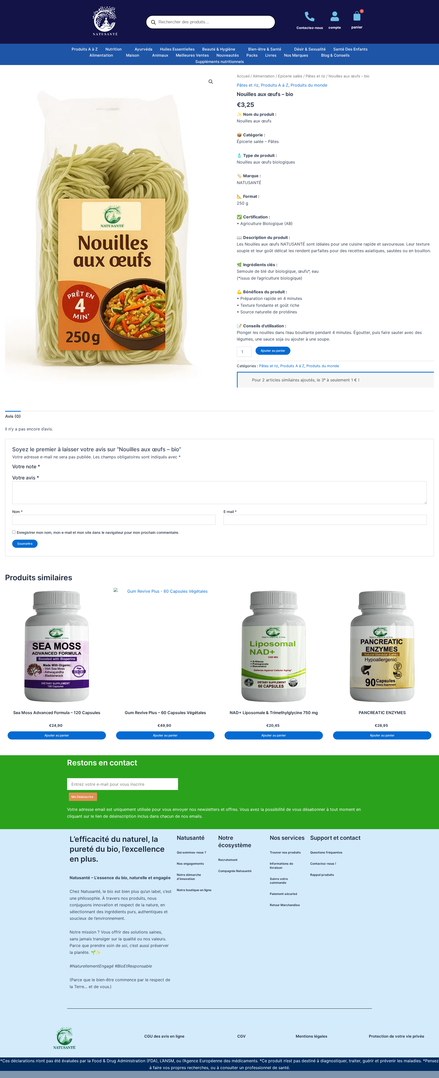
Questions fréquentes (326, 852)
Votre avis (25, 478)
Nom (17, 511)
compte (334, 27)
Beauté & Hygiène (218, 49)
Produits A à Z (85, 49)
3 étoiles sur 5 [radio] (57, 468)
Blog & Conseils (335, 55)
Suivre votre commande (279, 881)
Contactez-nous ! (323, 863)
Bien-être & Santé (264, 49)
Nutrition (113, 49)
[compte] (335, 16)
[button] (210, 81)
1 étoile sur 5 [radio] (44, 468)
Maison (132, 55)
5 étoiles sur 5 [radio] (69, 468)
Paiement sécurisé (283, 894)
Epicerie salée (290, 76)
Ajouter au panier (273, 350)
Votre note (26, 467)
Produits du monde (309, 85)
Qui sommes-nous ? (191, 852)
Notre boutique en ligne (194, 890)
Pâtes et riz (315, 76)
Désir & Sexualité (310, 49)
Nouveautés (227, 55)
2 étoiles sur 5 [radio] (51, 468)
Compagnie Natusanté (235, 871)
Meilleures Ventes (192, 55)
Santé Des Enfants (350, 49)
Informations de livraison (281, 866)
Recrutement (228, 860)
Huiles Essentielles (177, 49)
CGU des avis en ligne (164, 1036)
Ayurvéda (143, 49)
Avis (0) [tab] (13, 416)
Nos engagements (190, 863)
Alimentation (101, 55)
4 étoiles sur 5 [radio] (63, 468)
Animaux (160, 55)
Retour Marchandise (285, 905)
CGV (241, 1036)
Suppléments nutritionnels (219, 61)
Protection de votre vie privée (396, 1036)
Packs (252, 55)
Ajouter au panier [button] (56, 735)
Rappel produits (322, 875)
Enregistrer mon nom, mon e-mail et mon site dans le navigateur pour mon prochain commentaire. (98, 532)
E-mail (230, 511)
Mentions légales (311, 1036)
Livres (270, 55)
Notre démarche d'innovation (189, 877)
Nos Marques (296, 55)
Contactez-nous (309, 28)
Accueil (243, 76)
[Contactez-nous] (310, 16)
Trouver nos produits (285, 852)
